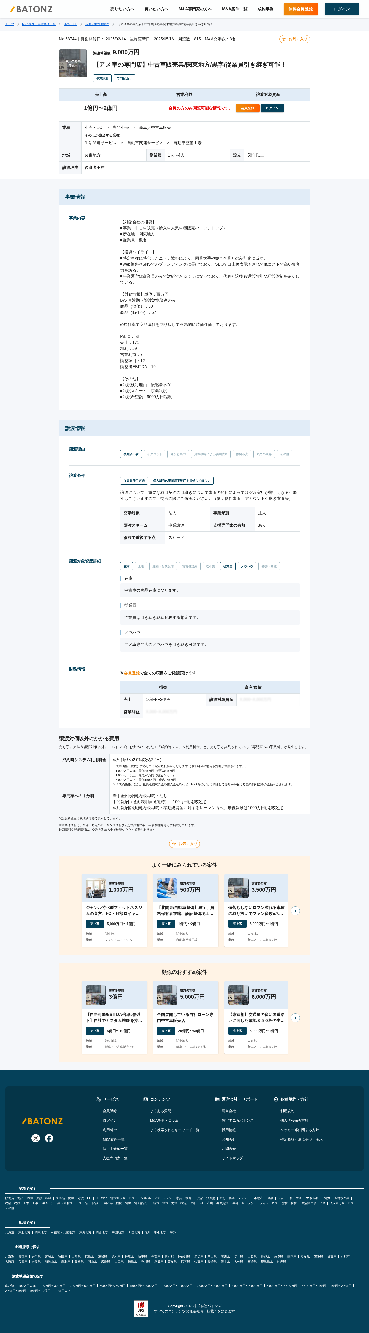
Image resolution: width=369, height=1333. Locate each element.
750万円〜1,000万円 (144, 1285)
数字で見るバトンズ (238, 1120)
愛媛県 (158, 1261)
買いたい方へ (157, 9)
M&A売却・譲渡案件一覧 (39, 24)
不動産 (258, 1198)
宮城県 (49, 1256)
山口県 (119, 1261)
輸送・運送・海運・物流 (170, 1203)
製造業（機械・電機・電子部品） (126, 1203)
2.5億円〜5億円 (15, 1290)
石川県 (225, 1256)
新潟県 (198, 1256)
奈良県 (36, 1261)
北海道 (9, 1232)
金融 (270, 1198)
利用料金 (110, 1130)
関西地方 (102, 1232)
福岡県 (185, 1261)
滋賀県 (331, 1256)
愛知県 (305, 1256)
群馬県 (129, 1256)
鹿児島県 (267, 1261)
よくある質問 (160, 1111)
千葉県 (155, 1256)
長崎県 (212, 1261)
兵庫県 (22, 1261)
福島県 (89, 1256)
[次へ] (295, 910)
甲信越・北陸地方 (63, 1232)
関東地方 (41, 1232)
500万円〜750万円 (112, 1285)
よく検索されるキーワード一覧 (174, 1130)
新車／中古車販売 (97, 24)
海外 (173, 1232)
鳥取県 (65, 1261)
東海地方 (85, 1232)
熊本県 (225, 1261)
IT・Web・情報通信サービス (115, 1198)
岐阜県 (278, 1256)
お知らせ (229, 1139)
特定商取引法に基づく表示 (301, 1139)
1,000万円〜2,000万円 (177, 1285)
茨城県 (102, 1256)
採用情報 (229, 1130)
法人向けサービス (342, 1203)
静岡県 (291, 1256)
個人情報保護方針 (294, 1120)
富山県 (212, 1256)
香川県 (145, 1261)
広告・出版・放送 (290, 1198)
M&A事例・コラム (164, 1120)
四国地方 (134, 1232)
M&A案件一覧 (235, 9)
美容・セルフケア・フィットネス (255, 1203)
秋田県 (62, 1256)
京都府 (345, 1256)
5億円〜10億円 (40, 1290)
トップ (9, 24)
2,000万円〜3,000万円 (212, 1285)
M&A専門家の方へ (195, 9)
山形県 (76, 1256)
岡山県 (92, 1261)
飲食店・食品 (14, 1198)
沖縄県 (281, 1261)
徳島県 (132, 1261)
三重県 (318, 1256)
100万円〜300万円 (53, 1285)
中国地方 (118, 1232)
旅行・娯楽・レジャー (235, 1198)
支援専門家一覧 (115, 1158)
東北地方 (24, 1232)
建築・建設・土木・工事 (21, 1203)
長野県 (265, 1256)
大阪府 (9, 1261)
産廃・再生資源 (217, 1203)
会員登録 (132, 673)
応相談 (9, 1285)
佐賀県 (198, 1261)
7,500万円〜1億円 (313, 1285)
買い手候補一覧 (115, 1149)
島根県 (79, 1261)
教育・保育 (289, 1203)
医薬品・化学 (65, 1198)
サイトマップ (232, 1158)
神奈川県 (184, 1256)
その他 (9, 1208)
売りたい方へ (122, 9)
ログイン (110, 1120)
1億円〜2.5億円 (340, 1285)
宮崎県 (252, 1261)
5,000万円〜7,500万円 (282, 1285)
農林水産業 (341, 1198)
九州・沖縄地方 (155, 1232)
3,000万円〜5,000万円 (247, 1285)
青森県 (22, 1256)
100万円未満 (27, 1285)
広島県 (105, 1261)
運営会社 (229, 1111)
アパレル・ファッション (155, 1198)
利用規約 (287, 1111)
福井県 (238, 1256)
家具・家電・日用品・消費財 (195, 1198)
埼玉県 (142, 1256)
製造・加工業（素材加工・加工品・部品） (71, 1203)
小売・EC (70, 24)
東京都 (169, 1256)
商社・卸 (197, 1203)
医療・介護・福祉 (39, 1198)
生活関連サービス (313, 1203)
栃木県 (115, 1256)
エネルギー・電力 (318, 1198)
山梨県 (252, 1256)
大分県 (238, 1261)
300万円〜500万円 (82, 1285)
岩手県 (36, 1256)
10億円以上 (63, 1290)
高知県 (172, 1261)
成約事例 (266, 9)
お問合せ (229, 1149)
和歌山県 (51, 1261)
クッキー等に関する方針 (299, 1130)
